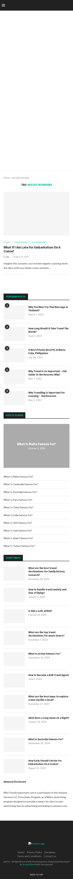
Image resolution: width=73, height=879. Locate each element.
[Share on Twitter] (37, 274)
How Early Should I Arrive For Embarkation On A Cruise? (45, 762)
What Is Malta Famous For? (36, 444)
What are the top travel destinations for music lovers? (46, 634)
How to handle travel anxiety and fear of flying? (47, 591)
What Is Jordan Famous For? (44, 653)
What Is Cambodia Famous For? (21, 484)
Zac (7, 256)
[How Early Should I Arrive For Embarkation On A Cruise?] (14, 766)
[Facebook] (42, 5)
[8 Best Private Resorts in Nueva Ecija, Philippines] (14, 355)
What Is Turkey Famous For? (19, 545)
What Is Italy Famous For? (18, 530)
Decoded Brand (28, 864)
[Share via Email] (44, 274)
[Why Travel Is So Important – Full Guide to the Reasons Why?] (14, 377)
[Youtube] (61, 5)
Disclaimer (50, 852)
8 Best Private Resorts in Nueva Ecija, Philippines (46, 351)
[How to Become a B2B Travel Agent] (14, 680)
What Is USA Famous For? (18, 522)
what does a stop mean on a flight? (48, 717)
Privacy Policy (34, 852)
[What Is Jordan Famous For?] (14, 659)
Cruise (7, 242)
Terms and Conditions (29, 856)
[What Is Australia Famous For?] (14, 745)
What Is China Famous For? (18, 507)
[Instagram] (49, 5)
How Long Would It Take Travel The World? (48, 330)
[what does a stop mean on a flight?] (14, 723)
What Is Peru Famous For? (18, 499)
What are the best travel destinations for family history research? (46, 572)
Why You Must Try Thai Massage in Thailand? (48, 309)
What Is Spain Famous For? (18, 538)
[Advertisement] (36, 132)
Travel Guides (20, 242)
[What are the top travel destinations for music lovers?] (14, 638)
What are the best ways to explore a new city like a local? (48, 698)
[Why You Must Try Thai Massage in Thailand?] (14, 312)
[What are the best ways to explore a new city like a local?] (14, 702)
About (21, 852)
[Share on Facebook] (33, 274)
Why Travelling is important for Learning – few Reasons (46, 394)
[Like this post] (29, 274)
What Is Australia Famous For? (20, 491)
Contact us (50, 856)
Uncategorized (39, 242)
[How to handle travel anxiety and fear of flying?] (14, 595)
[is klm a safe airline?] (14, 616)
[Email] (64, 5)
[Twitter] (46, 5)
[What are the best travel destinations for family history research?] (14, 573)
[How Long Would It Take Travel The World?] (14, 334)
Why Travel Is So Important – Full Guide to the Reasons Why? (47, 373)
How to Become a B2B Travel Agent (48, 675)
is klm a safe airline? (40, 610)
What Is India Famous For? (18, 515)
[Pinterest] (53, 5)
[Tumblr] (57, 5)
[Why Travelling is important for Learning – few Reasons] (14, 398)
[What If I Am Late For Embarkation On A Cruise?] (36, 214)
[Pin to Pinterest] (40, 274)
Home (7, 177)
